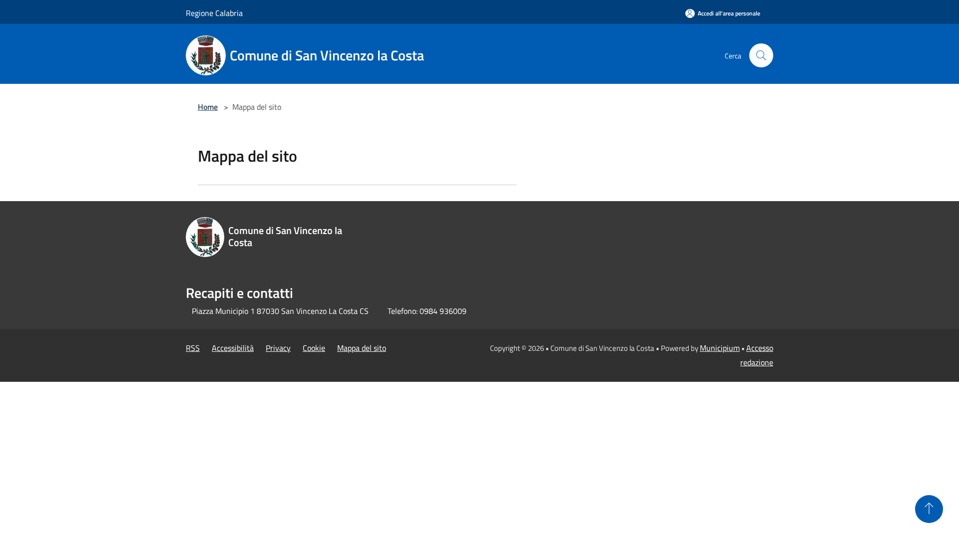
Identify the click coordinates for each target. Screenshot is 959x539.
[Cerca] (761, 55)
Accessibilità (233, 348)
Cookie (314, 348)
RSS (193, 348)
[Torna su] (929, 509)
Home (208, 107)
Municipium (720, 348)
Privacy (278, 348)
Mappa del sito (361, 348)
